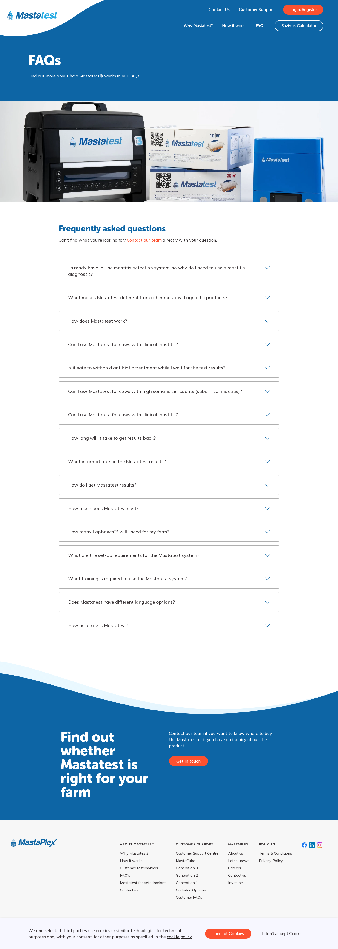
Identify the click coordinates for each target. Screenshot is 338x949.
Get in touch (188, 761)
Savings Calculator (298, 25)
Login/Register (303, 9)
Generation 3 (187, 868)
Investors (236, 882)
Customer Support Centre (197, 853)
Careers (234, 868)
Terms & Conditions (275, 853)
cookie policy (179, 936)
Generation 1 (187, 882)
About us (235, 853)
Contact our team (144, 240)
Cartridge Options (191, 890)
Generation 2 (187, 875)
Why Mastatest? (198, 25)
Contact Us (219, 9)
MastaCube (185, 860)
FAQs (260, 25)
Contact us (129, 890)
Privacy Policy (271, 860)
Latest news (238, 860)
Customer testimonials (139, 868)
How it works (234, 25)
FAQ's (125, 875)
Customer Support (256, 9)
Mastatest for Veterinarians (143, 882)
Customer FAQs (189, 897)
